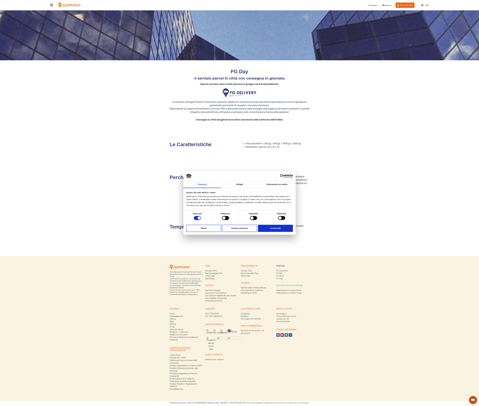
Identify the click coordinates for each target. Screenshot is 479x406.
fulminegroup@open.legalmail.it (260, 403)
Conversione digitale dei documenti (220, 295)
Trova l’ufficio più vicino (286, 316)
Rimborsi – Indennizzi (179, 332)
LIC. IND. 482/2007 (213, 316)
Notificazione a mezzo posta (288, 290)
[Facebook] (278, 335)
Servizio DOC (211, 271)
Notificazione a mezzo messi (289, 293)
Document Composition (215, 293)
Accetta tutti (275, 228)
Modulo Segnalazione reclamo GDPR (186, 365)
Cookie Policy (292, 403)
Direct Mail (210, 276)
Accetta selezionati (239, 228)
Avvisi (172, 327)
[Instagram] (290, 335)
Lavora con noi (282, 319)
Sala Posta (209, 278)
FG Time (280, 276)
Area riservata (406, 5)
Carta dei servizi (176, 329)
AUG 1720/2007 (212, 314)
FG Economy (282, 271)
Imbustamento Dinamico (252, 290)
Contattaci (372, 5)
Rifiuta (204, 228)
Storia (172, 314)
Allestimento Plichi (249, 293)
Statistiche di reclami (179, 334)
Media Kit (174, 340)
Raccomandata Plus (214, 273)
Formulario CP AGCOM (251, 319)
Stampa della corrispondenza (253, 288)
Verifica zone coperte (214, 359)
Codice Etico (175, 355)
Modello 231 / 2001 (178, 358)
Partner (173, 324)
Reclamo (245, 316)
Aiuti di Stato (304, 403)
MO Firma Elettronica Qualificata (184, 337)
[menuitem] (422, 5)
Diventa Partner (283, 321)
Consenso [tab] (202, 184)
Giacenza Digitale (212, 290)
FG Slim (279, 273)
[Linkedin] (286, 335)
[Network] (383, 5)
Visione (173, 319)
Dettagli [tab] (239, 184)
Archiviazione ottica (213, 301)
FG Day (279, 278)
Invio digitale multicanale (216, 298)
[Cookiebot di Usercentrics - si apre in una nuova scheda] (282, 176)
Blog (172, 321)
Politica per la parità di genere (182, 381)
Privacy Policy (279, 403)
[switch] (225, 218)
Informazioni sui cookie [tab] (277, 184)
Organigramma (176, 316)
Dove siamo (281, 314)
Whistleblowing (176, 389)
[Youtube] (282, 335)
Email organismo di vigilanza (182, 379)
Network (387, 5)
